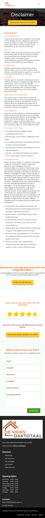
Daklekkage (8, 455)
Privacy (27, 515)
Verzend (33, 410)
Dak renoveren (10, 458)
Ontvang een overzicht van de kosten (22, 22)
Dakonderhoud (10, 467)
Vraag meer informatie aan (22, 282)
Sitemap (34, 515)
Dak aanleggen (10, 461)
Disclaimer (20, 515)
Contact (40, 515)
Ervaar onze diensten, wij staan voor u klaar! (22, 334)
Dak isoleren (9, 464)
